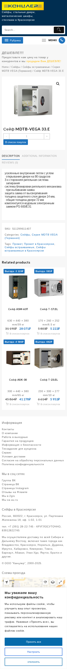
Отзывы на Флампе (15, 492)
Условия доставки (13, 456)
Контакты (8, 429)
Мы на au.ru (10, 499)
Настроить (33, 651)
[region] (33, 628)
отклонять (34, 661)
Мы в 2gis (8, 495)
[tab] (11, 156)
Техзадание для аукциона (19, 448)
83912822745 (11, 530)
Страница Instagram (15, 488)
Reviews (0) (10, 162)
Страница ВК (10, 484)
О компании (10, 433)
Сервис (7, 452)
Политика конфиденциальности (23, 464)
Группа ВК (8, 480)
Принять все (33, 641)
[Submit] (59, 30)
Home (5, 67)
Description (11, 156)
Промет (17, 243)
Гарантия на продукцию (18, 440)
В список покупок (15, 142)
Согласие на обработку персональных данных (33, 460)
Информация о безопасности (21, 444)
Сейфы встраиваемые (36, 67)
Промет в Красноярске (39, 243)
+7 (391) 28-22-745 (21, 526)
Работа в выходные (15, 436)
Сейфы (15, 67)
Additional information (39, 156)
